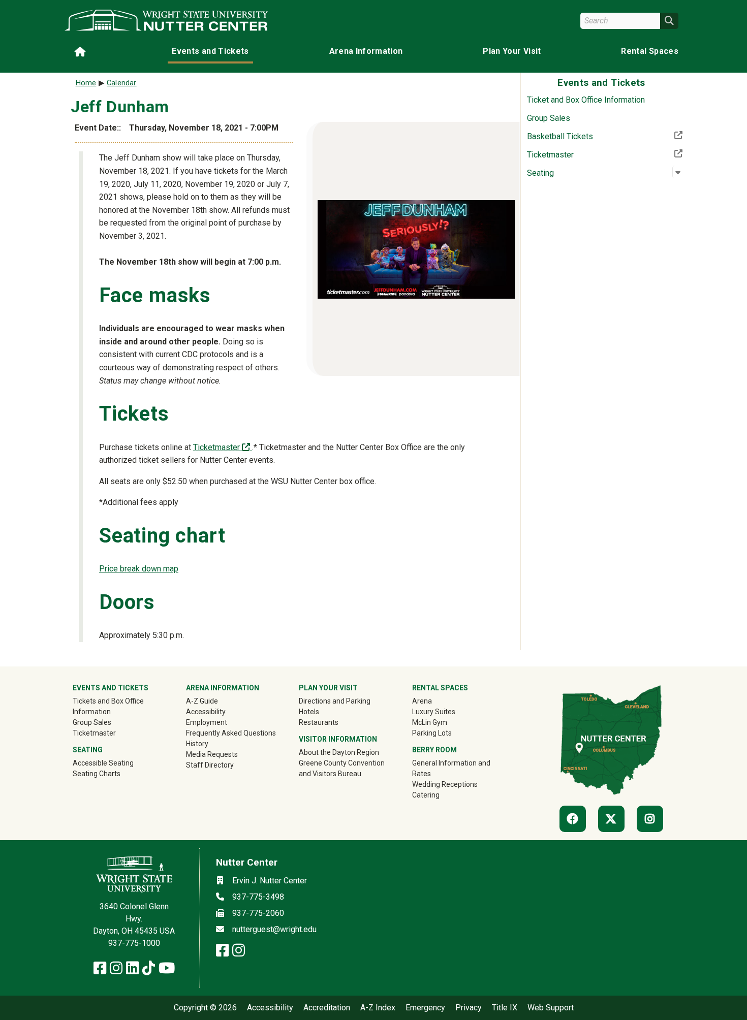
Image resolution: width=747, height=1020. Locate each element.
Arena (422, 701)
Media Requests (212, 754)
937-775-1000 (134, 943)
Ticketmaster (583, 154)
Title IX (504, 1008)
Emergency (425, 1008)
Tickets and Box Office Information (108, 706)
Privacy (468, 1008)
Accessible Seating (103, 763)
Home (86, 83)
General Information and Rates (451, 768)
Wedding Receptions (445, 784)
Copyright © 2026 (205, 1008)
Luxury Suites (433, 712)
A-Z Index (377, 1008)
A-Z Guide (202, 701)
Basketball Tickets (593, 136)
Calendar (122, 83)
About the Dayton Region (339, 752)
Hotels (309, 712)
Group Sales (548, 118)
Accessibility (206, 712)
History (197, 744)
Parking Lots (432, 733)
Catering (426, 795)
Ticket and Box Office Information (586, 100)
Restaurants (318, 722)
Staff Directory (210, 765)
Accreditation (326, 1008)
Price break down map (138, 568)
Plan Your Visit (512, 51)
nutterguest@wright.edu (274, 929)
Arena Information (366, 51)
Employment (206, 722)
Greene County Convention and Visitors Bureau (344, 768)
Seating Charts (96, 774)
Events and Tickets (210, 51)
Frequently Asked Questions (231, 733)
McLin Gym (429, 722)
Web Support (550, 1008)
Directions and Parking (334, 701)
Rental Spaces (649, 51)
